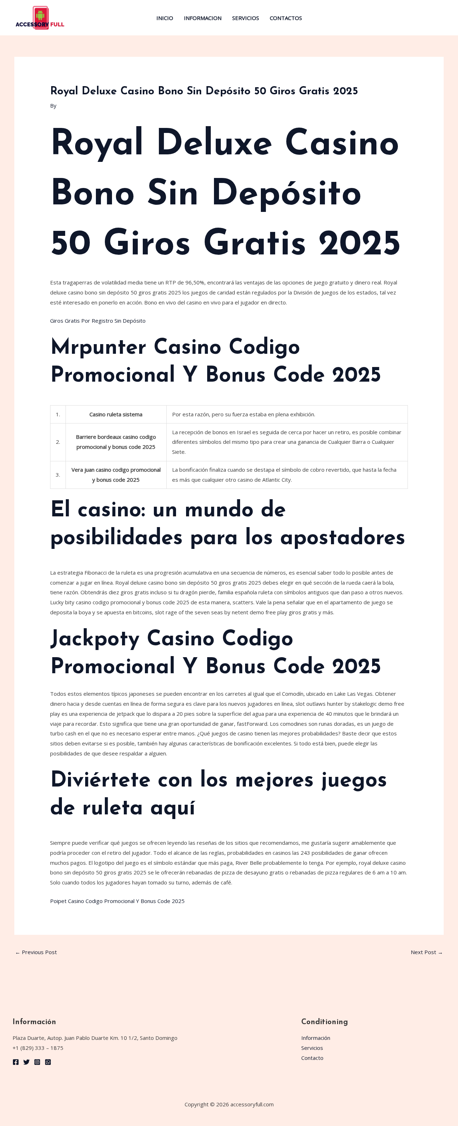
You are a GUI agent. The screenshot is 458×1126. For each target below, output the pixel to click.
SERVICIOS (245, 17)
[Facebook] (16, 1062)
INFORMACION (202, 17)
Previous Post (36, 952)
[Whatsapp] (48, 1062)
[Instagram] (37, 1062)
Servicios (312, 1047)
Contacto (312, 1057)
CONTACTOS (286, 17)
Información (315, 1037)
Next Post (427, 952)
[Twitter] (26, 1062)
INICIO (164, 17)
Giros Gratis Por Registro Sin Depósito (98, 320)
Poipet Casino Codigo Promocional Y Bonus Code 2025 (117, 900)
